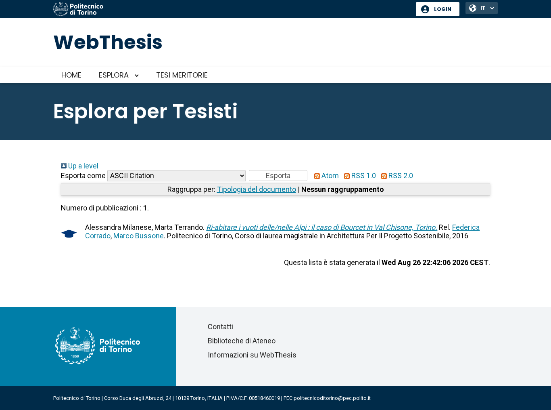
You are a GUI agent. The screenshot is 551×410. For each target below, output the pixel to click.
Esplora (114, 75)
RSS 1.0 (363, 175)
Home (71, 75)
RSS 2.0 (400, 175)
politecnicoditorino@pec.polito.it (332, 398)
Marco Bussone (138, 235)
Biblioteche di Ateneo (242, 340)
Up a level (82, 166)
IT (483, 7)
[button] (278, 175)
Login (442, 9)
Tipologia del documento (256, 189)
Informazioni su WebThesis (252, 355)
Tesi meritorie (182, 75)
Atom (329, 175)
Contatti (220, 326)
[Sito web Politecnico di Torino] (231, 9)
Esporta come (83, 175)
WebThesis (108, 42)
